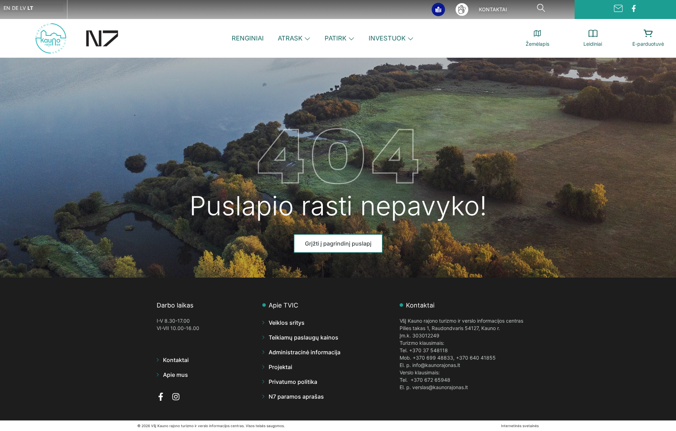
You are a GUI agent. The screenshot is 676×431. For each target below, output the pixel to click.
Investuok (387, 38)
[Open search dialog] (541, 9)
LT (30, 8)
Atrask (290, 38)
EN (7, 8)
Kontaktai (493, 9)
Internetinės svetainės (520, 426)
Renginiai (248, 38)
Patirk (335, 38)
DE (15, 8)
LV (23, 8)
